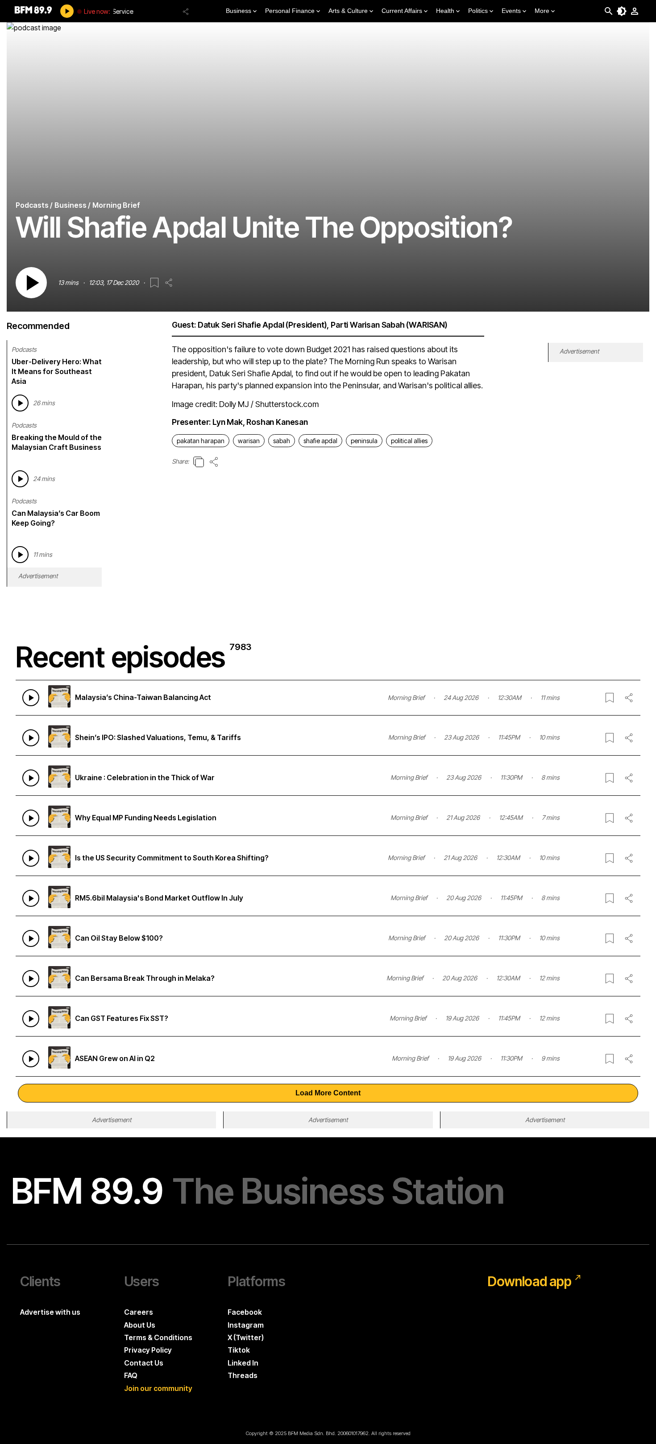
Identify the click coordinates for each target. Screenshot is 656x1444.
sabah (281, 440)
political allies (409, 440)
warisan (249, 440)
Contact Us (143, 1362)
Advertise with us (50, 1312)
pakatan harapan (200, 440)
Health (445, 10)
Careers (138, 1312)
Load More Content (328, 1093)
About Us (139, 1325)
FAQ (130, 1375)
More (542, 10)
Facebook (245, 1312)
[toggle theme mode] (621, 11)
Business (238, 10)
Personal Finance (290, 10)
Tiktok (239, 1349)
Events (511, 10)
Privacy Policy (148, 1349)
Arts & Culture (348, 10)
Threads (242, 1375)
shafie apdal (320, 440)
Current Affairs (402, 10)
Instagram (246, 1325)
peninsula (364, 440)
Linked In (243, 1362)
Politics (478, 10)
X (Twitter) (246, 1337)
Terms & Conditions (158, 1337)
